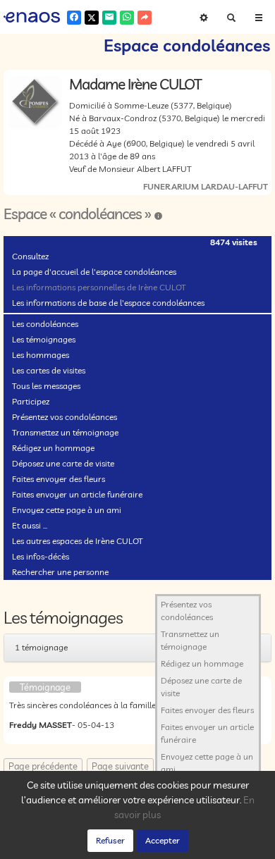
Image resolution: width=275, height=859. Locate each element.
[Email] (109, 18)
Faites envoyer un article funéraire (77, 494)
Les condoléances (45, 324)
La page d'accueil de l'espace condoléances (94, 271)
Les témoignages (43, 339)
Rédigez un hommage (53, 448)
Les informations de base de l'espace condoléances (108, 302)
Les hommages (40, 355)
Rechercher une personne (60, 572)
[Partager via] (145, 18)
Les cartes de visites (48, 370)
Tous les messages (46, 386)
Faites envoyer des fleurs (58, 479)
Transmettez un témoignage (65, 432)
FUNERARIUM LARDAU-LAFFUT (205, 186)
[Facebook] (74, 18)
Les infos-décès (40, 556)
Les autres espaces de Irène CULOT (77, 541)
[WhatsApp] (127, 18)
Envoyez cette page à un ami (66, 510)
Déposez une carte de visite (63, 463)
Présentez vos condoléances (64, 417)
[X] (92, 18)
